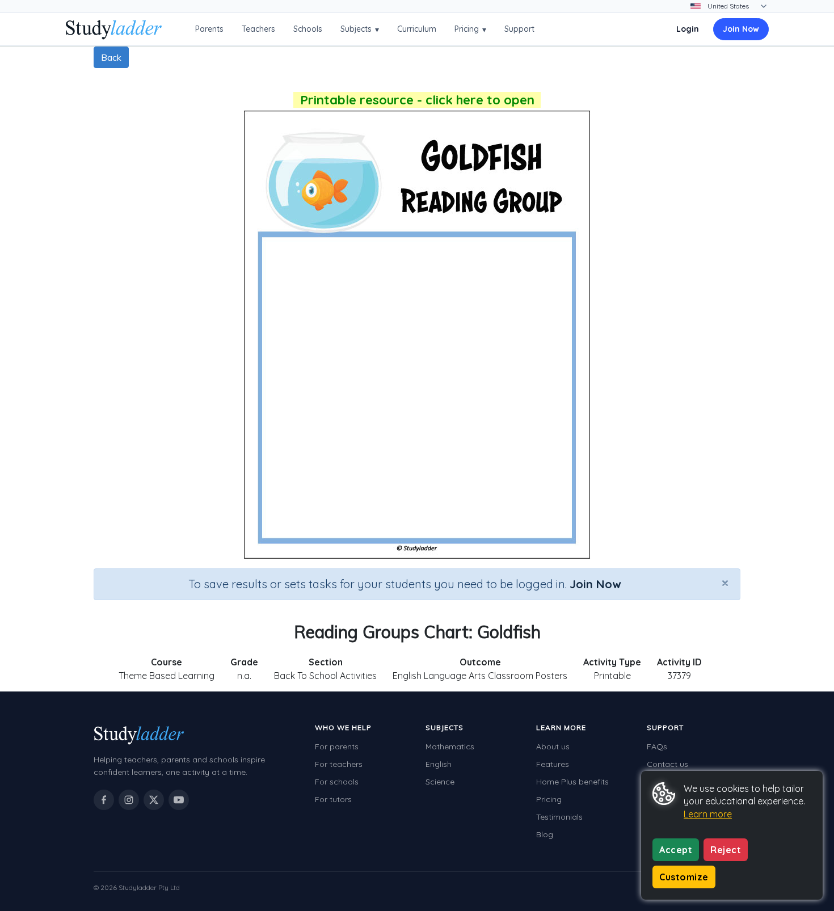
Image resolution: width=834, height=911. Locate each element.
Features (552, 764)
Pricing (470, 29)
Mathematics (450, 746)
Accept (675, 849)
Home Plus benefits (572, 782)
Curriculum (416, 29)
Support (519, 29)
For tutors (333, 799)
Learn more (708, 814)
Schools (307, 29)
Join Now (741, 29)
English (439, 764)
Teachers (258, 29)
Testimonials (559, 817)
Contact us (667, 764)
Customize (684, 877)
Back (111, 57)
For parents (337, 746)
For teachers (339, 764)
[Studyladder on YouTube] (179, 800)
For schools (337, 782)
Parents (209, 29)
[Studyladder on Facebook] (104, 800)
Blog (544, 834)
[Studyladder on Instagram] (129, 800)
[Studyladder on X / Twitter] (154, 800)
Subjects (359, 29)
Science (440, 782)
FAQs (657, 746)
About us (553, 746)
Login (687, 29)
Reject (725, 849)
